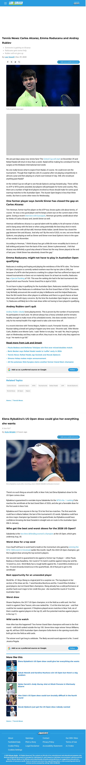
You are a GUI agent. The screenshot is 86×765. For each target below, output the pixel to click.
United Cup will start (52, 159)
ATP (62, 385)
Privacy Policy (48, 742)
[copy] (19, 61)
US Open (20, 391)
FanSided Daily (14, 742)
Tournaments (43, 385)
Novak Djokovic (72, 385)
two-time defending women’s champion (36, 534)
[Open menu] (5, 3)
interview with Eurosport (35, 216)
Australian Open (23, 385)
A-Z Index (70, 746)
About (10, 738)
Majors (28, 391)
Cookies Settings (15, 750)
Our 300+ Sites (72, 738)
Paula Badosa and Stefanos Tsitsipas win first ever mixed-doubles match (40, 348)
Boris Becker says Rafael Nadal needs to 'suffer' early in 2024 (35, 351)
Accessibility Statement (52, 746)
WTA (33, 385)
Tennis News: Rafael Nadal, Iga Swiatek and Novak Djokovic (34, 355)
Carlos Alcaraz (11, 385)
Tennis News (11, 391)
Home (8, 400)
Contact (46, 738)
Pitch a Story (30, 742)
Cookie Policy (13, 746)
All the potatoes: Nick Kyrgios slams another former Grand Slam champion (41, 362)
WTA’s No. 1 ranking (65, 500)
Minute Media (13, 755)
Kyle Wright (10, 432)
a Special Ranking (17, 278)
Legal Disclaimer (32, 746)
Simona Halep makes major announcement (27, 358)
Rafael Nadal (54, 385)
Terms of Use (71, 742)
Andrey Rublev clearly (15, 312)
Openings (29, 738)
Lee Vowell (9, 57)
